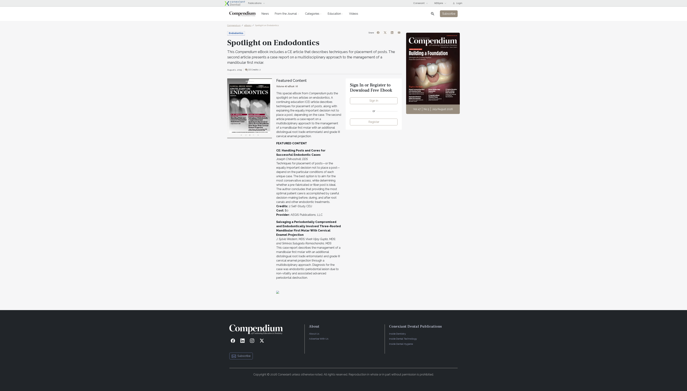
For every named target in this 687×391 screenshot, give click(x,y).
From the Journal (286, 13)
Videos (353, 13)
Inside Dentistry (397, 333)
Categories (312, 13)
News (265, 13)
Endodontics (236, 33)
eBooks (247, 25)
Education (334, 13)
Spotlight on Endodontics (267, 25)
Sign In (373, 100)
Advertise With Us (318, 338)
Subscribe (243, 356)
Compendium (234, 25)
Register (373, 122)
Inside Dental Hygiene (401, 343)
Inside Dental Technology (403, 338)
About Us (314, 333)
